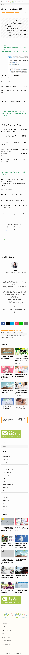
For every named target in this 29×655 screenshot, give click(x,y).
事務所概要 (4, 623)
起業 (5, 509)
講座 (5, 506)
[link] (14, 312)
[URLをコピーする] (26, 323)
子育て (6, 335)
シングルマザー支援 (6, 640)
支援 (20, 335)
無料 (23, 335)
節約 (18, 12)
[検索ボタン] (27, 1)
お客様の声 (6, 456)
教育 (15, 12)
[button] (3, 323)
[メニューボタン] (1, 1)
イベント (6, 466)
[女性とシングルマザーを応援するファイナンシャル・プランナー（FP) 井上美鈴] (14, 1)
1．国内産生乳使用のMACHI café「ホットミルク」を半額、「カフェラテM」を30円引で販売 (16, 30)
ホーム (3, 619)
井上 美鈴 (14, 270)
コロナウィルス (20, 332)
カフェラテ (14, 332)
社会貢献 (3, 337)
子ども (3, 335)
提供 (18, 335)
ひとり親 (9, 332)
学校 (15, 335)
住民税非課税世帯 (8, 484)
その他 (4, 12)
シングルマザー (8, 12)
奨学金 (6, 487)
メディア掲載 (7, 472)
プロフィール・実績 (6, 630)
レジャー (6, 475)
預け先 (12, 337)
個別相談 (4, 626)
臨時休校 (7, 337)
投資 (5, 494)
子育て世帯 (11, 335)
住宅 (5, 481)
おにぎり (4, 332)
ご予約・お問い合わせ (7, 637)
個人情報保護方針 (6, 644)
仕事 (5, 478)
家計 (13, 12)
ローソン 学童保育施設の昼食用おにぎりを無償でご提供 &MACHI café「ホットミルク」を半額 (15, 24)
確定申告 (6, 500)
